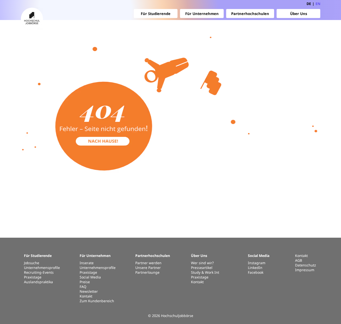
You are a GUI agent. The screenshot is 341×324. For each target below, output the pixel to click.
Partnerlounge (147, 272)
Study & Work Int (205, 272)
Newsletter (89, 291)
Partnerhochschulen (250, 13)
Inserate (87, 262)
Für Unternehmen (202, 13)
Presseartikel (201, 267)
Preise (85, 281)
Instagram (256, 262)
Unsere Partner (148, 267)
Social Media (90, 277)
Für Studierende (155, 13)
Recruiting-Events (39, 272)
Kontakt (86, 296)
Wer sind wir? (202, 262)
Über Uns (298, 13)
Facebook (255, 272)
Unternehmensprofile (42, 267)
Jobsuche (31, 262)
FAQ (83, 286)
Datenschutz (305, 265)
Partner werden (148, 262)
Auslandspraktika (38, 281)
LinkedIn (255, 267)
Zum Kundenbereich (97, 300)
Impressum (304, 269)
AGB (298, 260)
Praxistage (32, 277)
